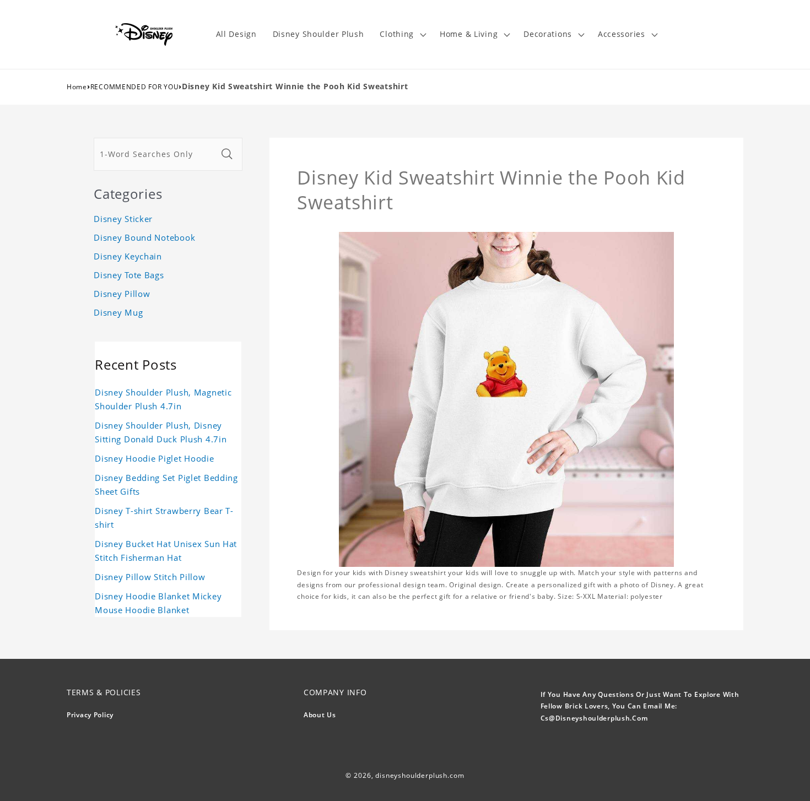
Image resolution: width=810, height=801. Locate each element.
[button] (402, 34)
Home (77, 86)
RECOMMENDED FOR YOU (134, 86)
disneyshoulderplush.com (419, 775)
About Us (320, 714)
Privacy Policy (90, 714)
